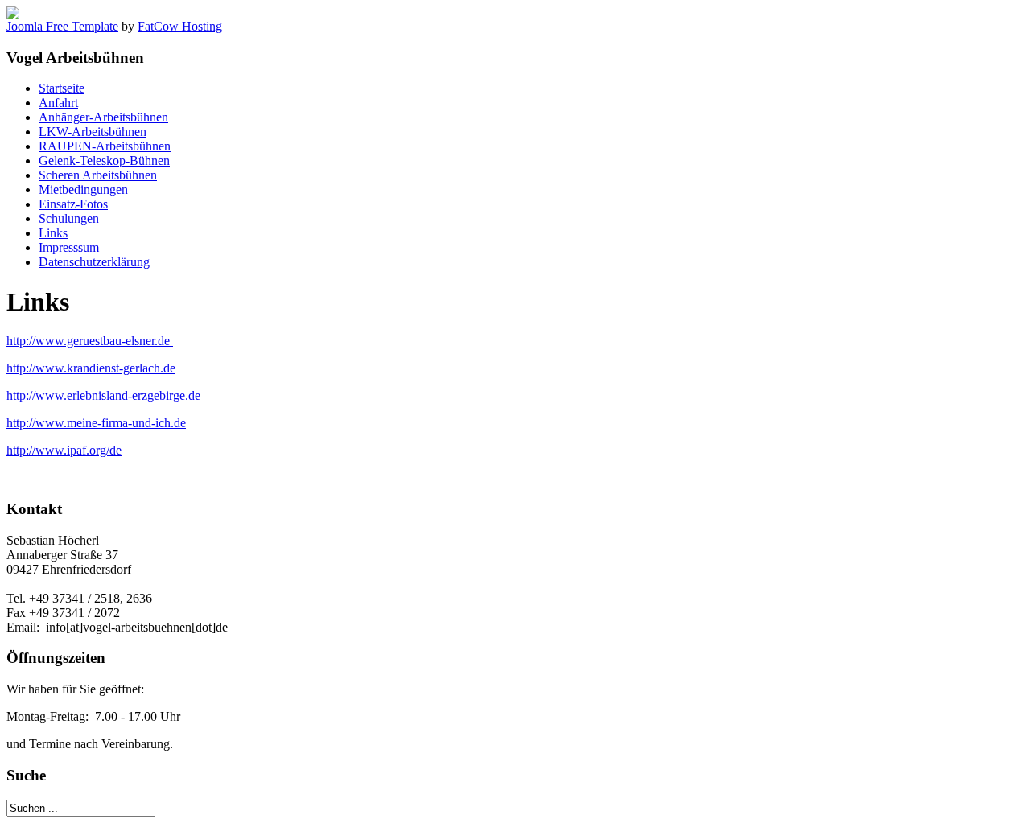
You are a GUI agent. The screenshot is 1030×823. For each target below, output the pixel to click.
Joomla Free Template (62, 26)
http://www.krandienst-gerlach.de (90, 368)
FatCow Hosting (180, 26)
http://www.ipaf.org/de (64, 450)
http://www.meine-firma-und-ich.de (96, 423)
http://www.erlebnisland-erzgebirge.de (103, 395)
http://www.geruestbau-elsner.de (89, 341)
